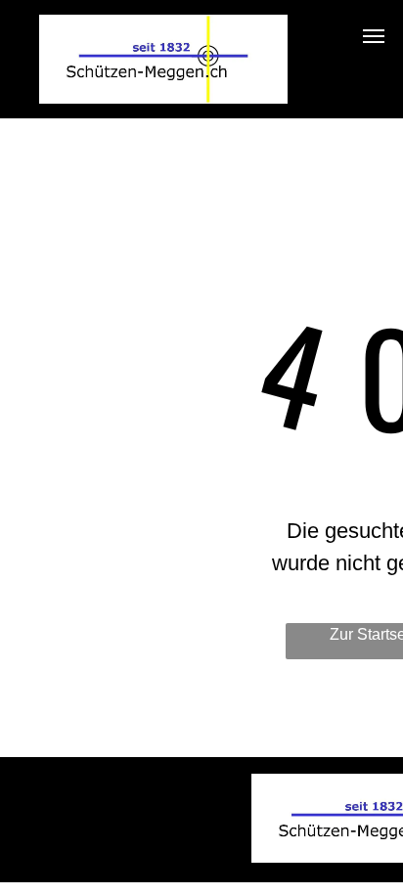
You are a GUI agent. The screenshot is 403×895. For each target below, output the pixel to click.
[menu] (373, 36)
